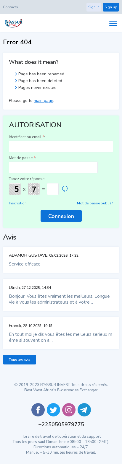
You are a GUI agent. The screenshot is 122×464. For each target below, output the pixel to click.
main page (43, 100)
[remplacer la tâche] (65, 189)
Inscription (18, 203)
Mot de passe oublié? (95, 203)
